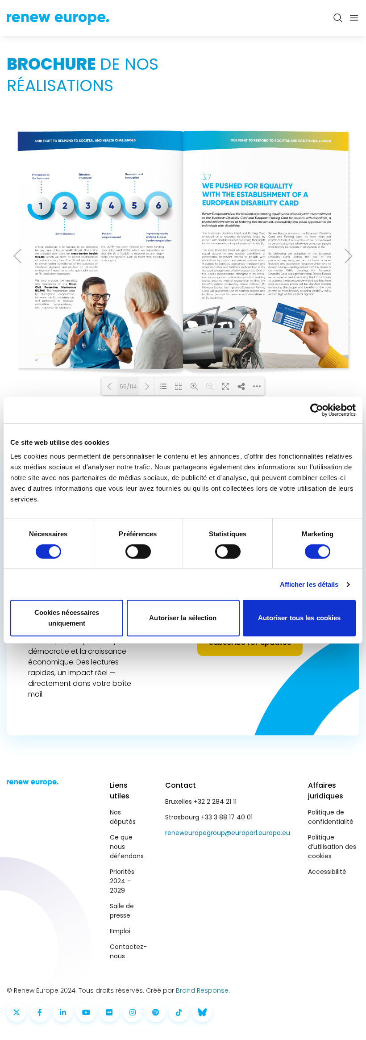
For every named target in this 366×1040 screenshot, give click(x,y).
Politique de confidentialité (331, 817)
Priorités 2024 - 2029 (122, 881)
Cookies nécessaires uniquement (67, 618)
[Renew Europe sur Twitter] (16, 1012)
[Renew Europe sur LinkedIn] (63, 1012)
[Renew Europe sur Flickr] (109, 1012)
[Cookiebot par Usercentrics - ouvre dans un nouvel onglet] (317, 410)
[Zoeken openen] (338, 18)
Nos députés (123, 817)
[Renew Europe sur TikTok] (179, 1012)
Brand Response (202, 990)
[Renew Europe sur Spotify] (156, 1012)
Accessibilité (327, 871)
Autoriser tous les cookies (299, 618)
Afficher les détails (309, 584)
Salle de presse (122, 911)
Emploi (120, 931)
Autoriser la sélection (182, 618)
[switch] (138, 551)
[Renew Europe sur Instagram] (132, 1012)
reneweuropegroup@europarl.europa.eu (227, 832)
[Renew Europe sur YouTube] (86, 1012)
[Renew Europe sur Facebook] (40, 1012)
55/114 (128, 386)
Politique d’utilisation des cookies (332, 846)
